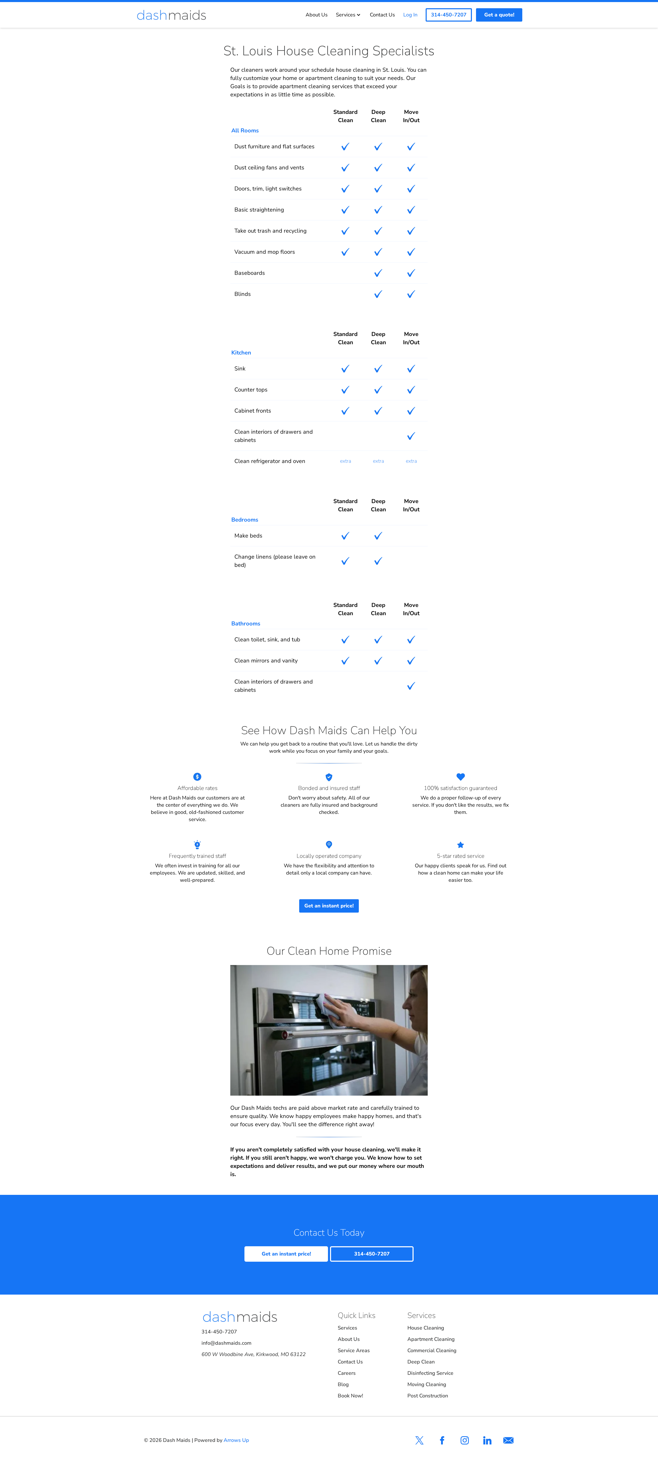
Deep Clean (421, 1361)
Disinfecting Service (430, 1373)
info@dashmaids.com (226, 1343)
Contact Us (382, 14)
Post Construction (427, 1395)
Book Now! (350, 1395)
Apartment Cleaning (431, 1339)
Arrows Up (236, 1440)
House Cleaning (425, 1327)
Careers (347, 1373)
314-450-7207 (219, 1331)
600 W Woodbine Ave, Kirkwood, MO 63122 (254, 1354)
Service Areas (354, 1350)
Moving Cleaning (426, 1384)
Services (345, 14)
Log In (410, 14)
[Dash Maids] (171, 15)
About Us (317, 14)
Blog (343, 1384)
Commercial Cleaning (431, 1350)
